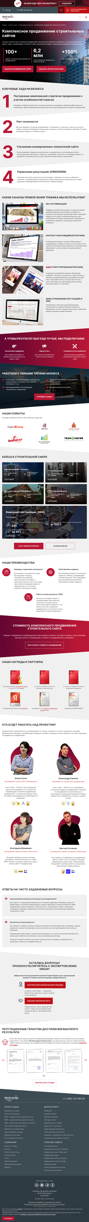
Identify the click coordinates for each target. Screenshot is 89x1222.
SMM (48, 267)
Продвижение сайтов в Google (55, 1161)
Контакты (7, 1149)
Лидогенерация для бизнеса (54, 1129)
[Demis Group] (7, 17)
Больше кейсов (60, 546)
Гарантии (7, 1167)
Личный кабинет (10, 1155)
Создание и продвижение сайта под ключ (59, 1135)
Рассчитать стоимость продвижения (44, 645)
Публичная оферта (10, 1161)
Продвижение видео (51, 1155)
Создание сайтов (50, 1114)
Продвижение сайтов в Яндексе (55, 1158)
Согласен (8, 1218)
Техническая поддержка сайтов (15, 1126)
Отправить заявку (44, 397)
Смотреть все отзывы (44, 1083)
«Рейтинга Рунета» (22, 686)
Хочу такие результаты (29, 546)
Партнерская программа (12, 1164)
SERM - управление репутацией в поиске (19, 1120)
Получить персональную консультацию (45, 985)
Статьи (6, 1158)
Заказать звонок (61, 10)
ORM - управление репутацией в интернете (19, 1123)
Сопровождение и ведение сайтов (56, 1138)
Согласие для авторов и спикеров (44, 1191)
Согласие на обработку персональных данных (44, 1202)
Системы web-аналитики (53, 1170)
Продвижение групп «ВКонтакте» (56, 1152)
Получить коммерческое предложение (79, 10)
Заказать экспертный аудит (51, 69)
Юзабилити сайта (50, 1164)
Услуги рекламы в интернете (54, 1132)
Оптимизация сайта (51, 1146)
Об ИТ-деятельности (44, 1193)
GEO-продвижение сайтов (13, 1138)
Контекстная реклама (11, 1114)
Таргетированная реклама (13, 1132)
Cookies (19, 1209)
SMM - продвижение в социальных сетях (19, 1117)
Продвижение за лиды (12, 1135)
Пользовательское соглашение (44, 1206)
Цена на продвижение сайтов (54, 1167)
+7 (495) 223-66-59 (24, 10)
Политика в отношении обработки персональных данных (44, 1204)
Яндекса (25, 708)
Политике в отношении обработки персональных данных (38, 1214)
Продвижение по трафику (53, 1123)
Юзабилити (48, 1111)
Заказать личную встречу (38, 1001)
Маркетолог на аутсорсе (53, 1126)
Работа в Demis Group (12, 1152)
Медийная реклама (51, 1117)
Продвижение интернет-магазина (56, 1149)
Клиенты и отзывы (10, 1146)
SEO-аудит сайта (50, 1120)
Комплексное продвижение (14, 1129)
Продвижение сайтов (11, 1111)
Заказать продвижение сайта (18, 69)
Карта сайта (44, 1195)
